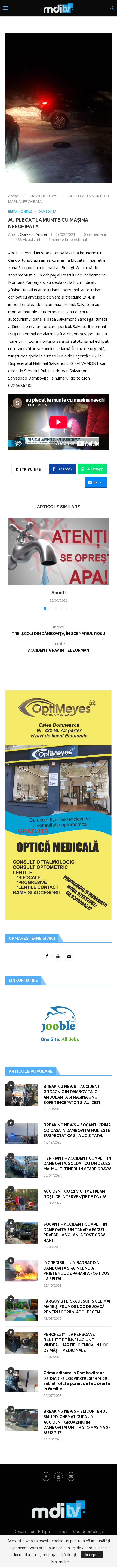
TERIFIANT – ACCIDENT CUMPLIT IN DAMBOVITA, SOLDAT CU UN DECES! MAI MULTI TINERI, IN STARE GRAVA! (78, 1163)
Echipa (44, 1531)
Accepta (92, 1554)
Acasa (13, 195)
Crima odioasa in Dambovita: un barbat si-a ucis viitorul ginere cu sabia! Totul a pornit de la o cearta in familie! (77, 1381)
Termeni (61, 1531)
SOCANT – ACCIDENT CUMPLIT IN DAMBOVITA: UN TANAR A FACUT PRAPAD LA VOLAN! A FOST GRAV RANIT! (75, 1232)
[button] (12, 563)
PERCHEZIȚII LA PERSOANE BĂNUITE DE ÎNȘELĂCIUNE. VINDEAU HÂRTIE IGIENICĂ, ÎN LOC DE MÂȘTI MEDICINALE (76, 1342)
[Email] (71, 1476)
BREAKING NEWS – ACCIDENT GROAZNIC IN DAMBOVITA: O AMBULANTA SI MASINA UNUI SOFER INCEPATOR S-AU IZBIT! (73, 1094)
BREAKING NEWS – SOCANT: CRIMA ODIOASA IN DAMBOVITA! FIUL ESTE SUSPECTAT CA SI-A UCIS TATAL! (77, 1130)
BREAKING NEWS (43, 195)
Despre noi (23, 1531)
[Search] (111, 8)
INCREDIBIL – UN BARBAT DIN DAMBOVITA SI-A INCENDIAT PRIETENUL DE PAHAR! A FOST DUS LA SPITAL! (77, 1271)
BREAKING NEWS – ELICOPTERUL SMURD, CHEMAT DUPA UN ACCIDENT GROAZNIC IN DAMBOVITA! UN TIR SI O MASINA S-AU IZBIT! (77, 1422)
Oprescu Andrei (33, 234)
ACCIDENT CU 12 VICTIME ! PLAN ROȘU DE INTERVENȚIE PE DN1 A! (75, 1194)
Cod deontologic (88, 1531)
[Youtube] (58, 1476)
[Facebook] (46, 1476)
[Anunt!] (58, 551)
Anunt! (58, 592)
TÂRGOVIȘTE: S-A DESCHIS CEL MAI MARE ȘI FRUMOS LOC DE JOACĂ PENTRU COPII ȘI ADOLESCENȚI (77, 1306)
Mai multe (60, 1562)
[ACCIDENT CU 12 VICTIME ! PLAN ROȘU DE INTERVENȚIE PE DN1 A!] (21, 1200)
